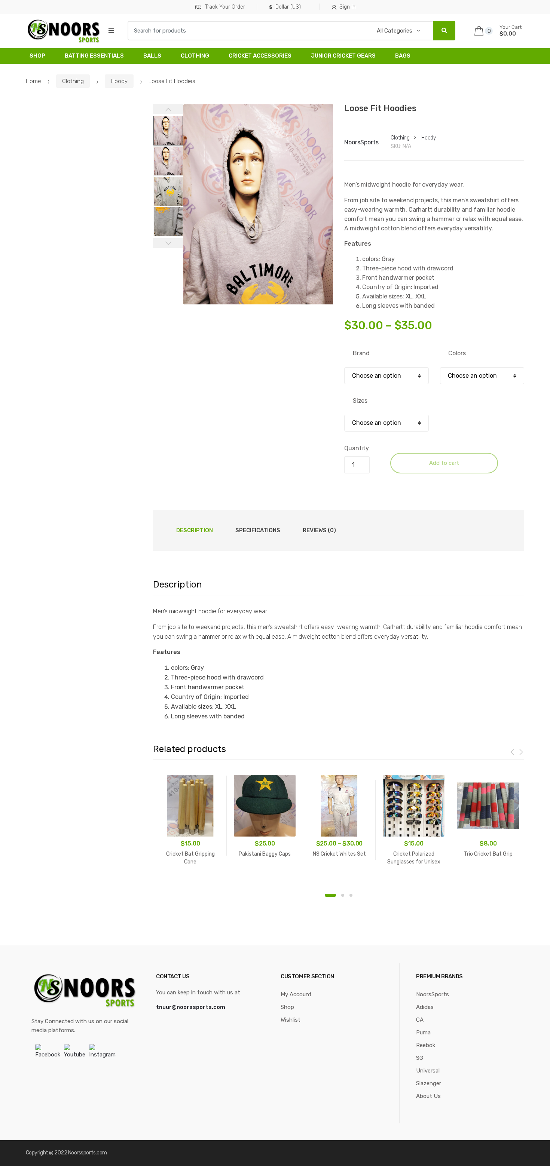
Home (33, 81)
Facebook (47, 1054)
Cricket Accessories (260, 55)
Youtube (74, 1054)
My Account (296, 994)
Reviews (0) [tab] (319, 530)
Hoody (119, 81)
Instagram (102, 1054)
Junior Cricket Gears (343, 55)
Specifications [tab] (257, 530)
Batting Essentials (94, 55)
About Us (428, 1096)
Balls (152, 55)
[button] (323, 334)
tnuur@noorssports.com (190, 1007)
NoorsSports (361, 142)
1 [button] (330, 895)
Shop (37, 55)
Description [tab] (194, 530)
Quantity (356, 448)
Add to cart (444, 463)
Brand (361, 353)
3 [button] (350, 895)
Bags (402, 55)
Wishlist (290, 1019)
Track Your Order (225, 7)
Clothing (195, 55)
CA (420, 1019)
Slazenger (428, 1083)
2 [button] (342, 895)
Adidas (425, 1007)
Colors (456, 353)
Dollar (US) (288, 7)
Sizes (360, 400)
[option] (258, 204)
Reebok (425, 1045)
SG (419, 1058)
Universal (428, 1070)
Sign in (347, 7)
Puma (423, 1032)
